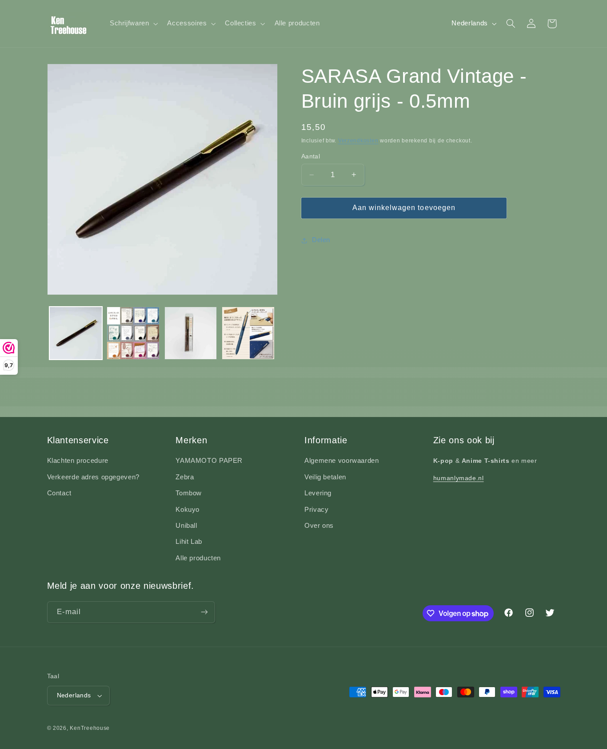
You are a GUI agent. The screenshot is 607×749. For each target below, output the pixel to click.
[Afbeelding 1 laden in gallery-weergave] (75, 333)
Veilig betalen (325, 477)
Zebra (185, 477)
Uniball (186, 525)
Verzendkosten (358, 141)
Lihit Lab (189, 541)
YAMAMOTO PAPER (209, 460)
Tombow (189, 493)
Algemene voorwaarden (341, 460)
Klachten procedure (77, 460)
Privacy (316, 509)
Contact (59, 493)
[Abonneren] (204, 612)
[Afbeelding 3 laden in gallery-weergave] (190, 333)
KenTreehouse (90, 728)
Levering (317, 493)
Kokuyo (188, 509)
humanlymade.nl (458, 478)
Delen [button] (321, 239)
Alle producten (198, 558)
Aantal (310, 156)
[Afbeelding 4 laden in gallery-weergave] (248, 333)
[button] (133, 23)
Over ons (319, 525)
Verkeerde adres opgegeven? (93, 477)
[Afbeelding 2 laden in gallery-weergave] (133, 333)
